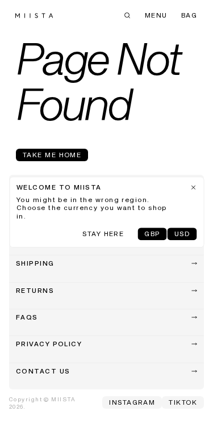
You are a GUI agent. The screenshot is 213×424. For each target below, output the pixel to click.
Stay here (103, 234)
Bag (189, 15)
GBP (152, 234)
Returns (35, 291)
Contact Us (43, 371)
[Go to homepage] (34, 15)
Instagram (132, 403)
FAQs (27, 317)
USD (182, 234)
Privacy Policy (49, 344)
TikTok (183, 403)
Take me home (52, 155)
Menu (156, 15)
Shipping (35, 264)
